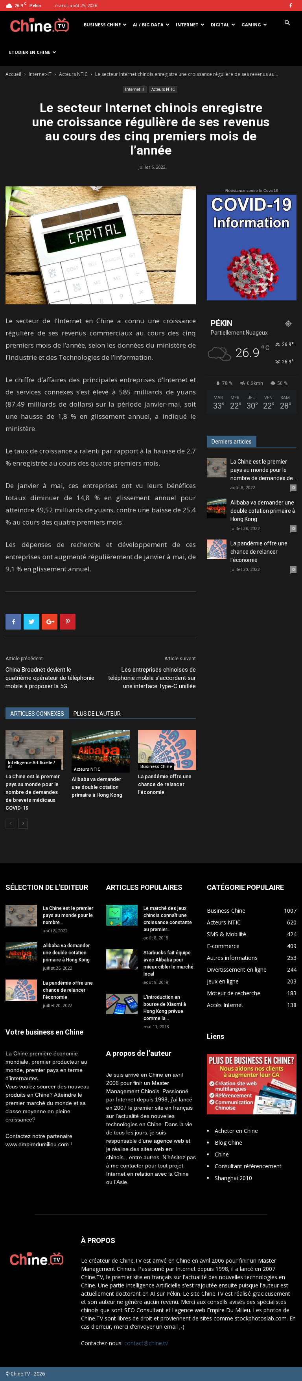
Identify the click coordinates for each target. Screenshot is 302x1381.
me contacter (127, 1165)
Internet (187, 25)
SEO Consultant (144, 1310)
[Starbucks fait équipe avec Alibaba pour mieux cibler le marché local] (122, 959)
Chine (222, 1154)
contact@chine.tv (146, 1343)
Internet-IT (40, 74)
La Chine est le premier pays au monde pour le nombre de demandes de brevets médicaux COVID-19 (33, 792)
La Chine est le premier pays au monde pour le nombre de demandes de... (263, 469)
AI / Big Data (148, 25)
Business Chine (102, 25)
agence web (169, 1141)
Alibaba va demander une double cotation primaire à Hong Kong (97, 787)
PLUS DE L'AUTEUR (97, 714)
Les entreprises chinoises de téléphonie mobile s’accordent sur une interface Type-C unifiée (152, 678)
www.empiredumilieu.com (37, 1144)
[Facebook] (290, 5)
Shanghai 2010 (233, 1178)
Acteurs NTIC (73, 74)
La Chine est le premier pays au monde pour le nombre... (68, 915)
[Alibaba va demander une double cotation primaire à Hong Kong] (100, 751)
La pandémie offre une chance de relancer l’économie (165, 784)
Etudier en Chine (29, 52)
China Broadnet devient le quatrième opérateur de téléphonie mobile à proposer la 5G (50, 678)
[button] (287, 23)
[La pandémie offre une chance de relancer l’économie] (167, 750)
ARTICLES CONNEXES (37, 714)
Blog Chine (228, 1142)
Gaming (251, 25)
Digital (220, 25)
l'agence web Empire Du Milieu (211, 1310)
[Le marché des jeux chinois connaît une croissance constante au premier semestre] (122, 915)
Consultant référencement (248, 1166)
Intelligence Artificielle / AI (31, 764)
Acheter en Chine (236, 1130)
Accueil (13, 74)
